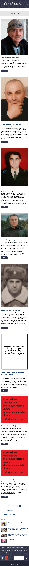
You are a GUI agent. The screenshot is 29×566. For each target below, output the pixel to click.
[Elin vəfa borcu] (4, 541)
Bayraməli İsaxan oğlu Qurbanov (11, 426)
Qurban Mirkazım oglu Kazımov (10, 310)
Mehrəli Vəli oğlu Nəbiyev (8, 240)
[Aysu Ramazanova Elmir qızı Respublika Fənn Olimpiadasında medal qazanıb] (4, 530)
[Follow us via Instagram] (6, 558)
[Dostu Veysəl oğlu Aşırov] (14, 463)
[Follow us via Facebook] (2, 558)
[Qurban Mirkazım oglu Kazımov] (14, 285)
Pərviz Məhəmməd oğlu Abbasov (11, 124)
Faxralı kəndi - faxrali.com (9, 514)
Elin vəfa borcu (11, 539)
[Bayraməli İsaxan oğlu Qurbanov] (14, 409)
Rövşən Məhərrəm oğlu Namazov (11, 189)
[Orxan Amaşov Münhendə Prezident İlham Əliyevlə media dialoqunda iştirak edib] (4, 535)
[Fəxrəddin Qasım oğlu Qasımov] (14, 36)
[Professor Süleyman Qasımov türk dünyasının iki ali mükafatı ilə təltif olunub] (4, 524)
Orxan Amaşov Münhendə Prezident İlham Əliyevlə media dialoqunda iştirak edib (17, 535)
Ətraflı (4, 71)
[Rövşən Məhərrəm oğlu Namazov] (14, 167)
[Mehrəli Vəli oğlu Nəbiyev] (14, 224)
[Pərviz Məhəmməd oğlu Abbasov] (14, 99)
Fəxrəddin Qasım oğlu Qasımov (10, 57)
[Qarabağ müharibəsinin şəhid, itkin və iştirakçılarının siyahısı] (14, 351)
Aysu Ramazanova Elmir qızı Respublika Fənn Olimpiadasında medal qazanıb (18, 529)
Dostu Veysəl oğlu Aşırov (8, 479)
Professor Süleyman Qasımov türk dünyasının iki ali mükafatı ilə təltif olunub (18, 523)
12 (17, 506)
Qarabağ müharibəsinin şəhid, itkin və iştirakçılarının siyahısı (12, 373)
